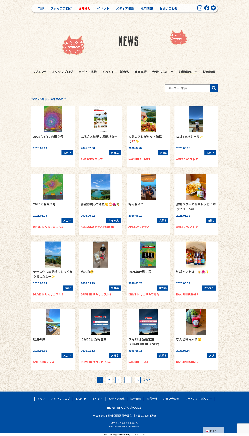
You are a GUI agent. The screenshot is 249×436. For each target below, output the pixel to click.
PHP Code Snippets (112, 434)
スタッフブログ (61, 8)
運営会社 (152, 399)
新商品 (124, 72)
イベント (103, 8)
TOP (34, 99)
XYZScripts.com (138, 434)
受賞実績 (140, 72)
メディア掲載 (125, 8)
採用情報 (147, 8)
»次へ (148, 379)
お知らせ (85, 8)
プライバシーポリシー (198, 399)
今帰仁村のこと (162, 72)
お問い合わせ (168, 8)
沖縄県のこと (188, 72)
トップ (41, 399)
